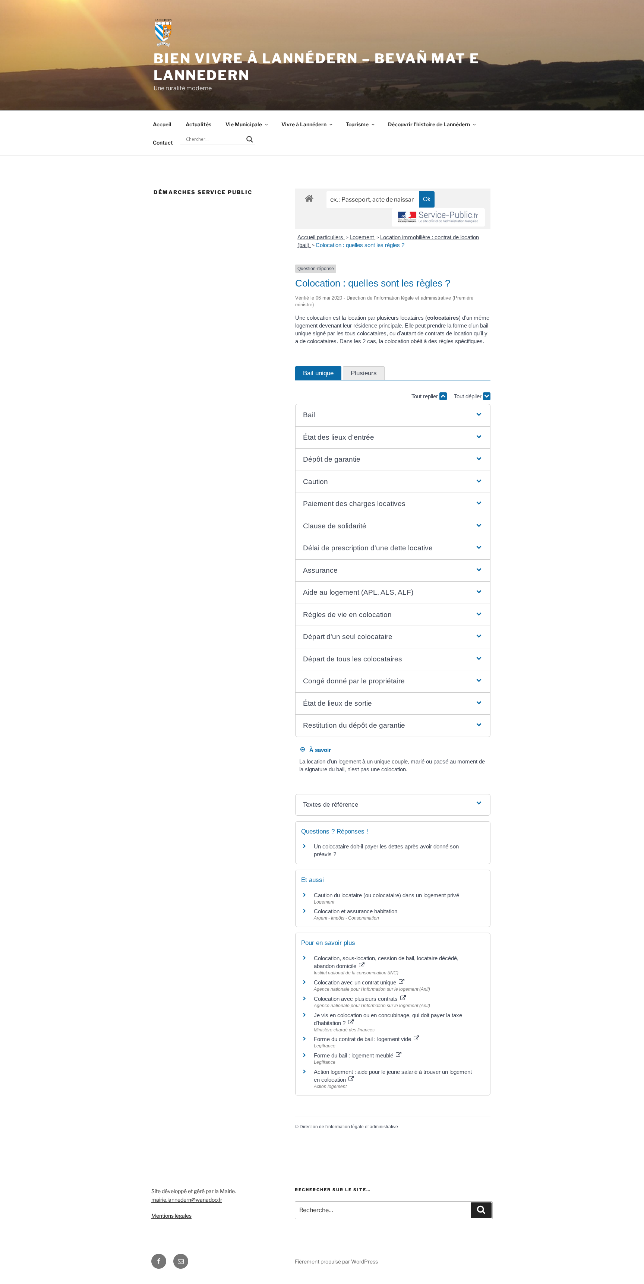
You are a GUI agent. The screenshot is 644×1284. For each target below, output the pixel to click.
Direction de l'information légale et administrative (349, 1126)
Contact (163, 142)
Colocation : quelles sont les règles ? (360, 245)
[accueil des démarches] (309, 198)
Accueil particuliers (321, 237)
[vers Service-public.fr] (438, 217)
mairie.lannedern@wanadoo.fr (186, 1199)
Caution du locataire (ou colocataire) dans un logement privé (386, 895)
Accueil (162, 124)
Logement (362, 237)
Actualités (198, 124)
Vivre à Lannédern (303, 124)
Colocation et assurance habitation (355, 911)
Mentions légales (171, 1215)
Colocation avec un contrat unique (356, 982)
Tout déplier (468, 396)
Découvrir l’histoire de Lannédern (429, 124)
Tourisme (357, 124)
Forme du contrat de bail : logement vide (363, 1039)
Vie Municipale (243, 124)
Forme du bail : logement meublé (354, 1055)
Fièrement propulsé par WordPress (336, 1261)
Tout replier (425, 396)
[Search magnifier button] (249, 139)
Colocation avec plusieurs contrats (356, 999)
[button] (392, 415)
